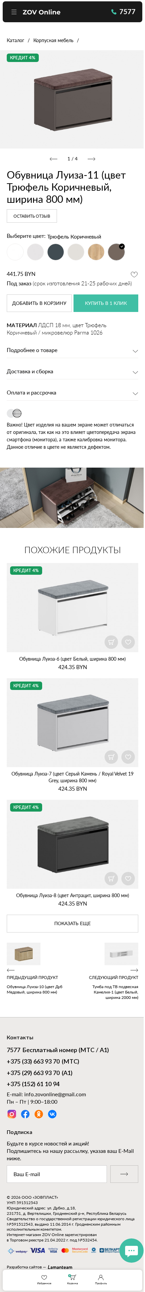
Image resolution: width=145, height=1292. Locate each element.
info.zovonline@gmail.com (55, 1094)
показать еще (72, 923)
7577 (127, 11)
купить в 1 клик (106, 303)
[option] (72, 99)
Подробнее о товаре (32, 350)
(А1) (39, 1073)
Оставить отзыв (31, 216)
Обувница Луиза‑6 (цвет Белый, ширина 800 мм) (72, 659)
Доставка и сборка (30, 371)
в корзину (39, 303)
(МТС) (43, 1062)
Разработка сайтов (24, 1266)
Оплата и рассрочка (31, 393)
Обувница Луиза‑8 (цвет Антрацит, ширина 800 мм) (72, 895)
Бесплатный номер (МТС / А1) (58, 1050)
